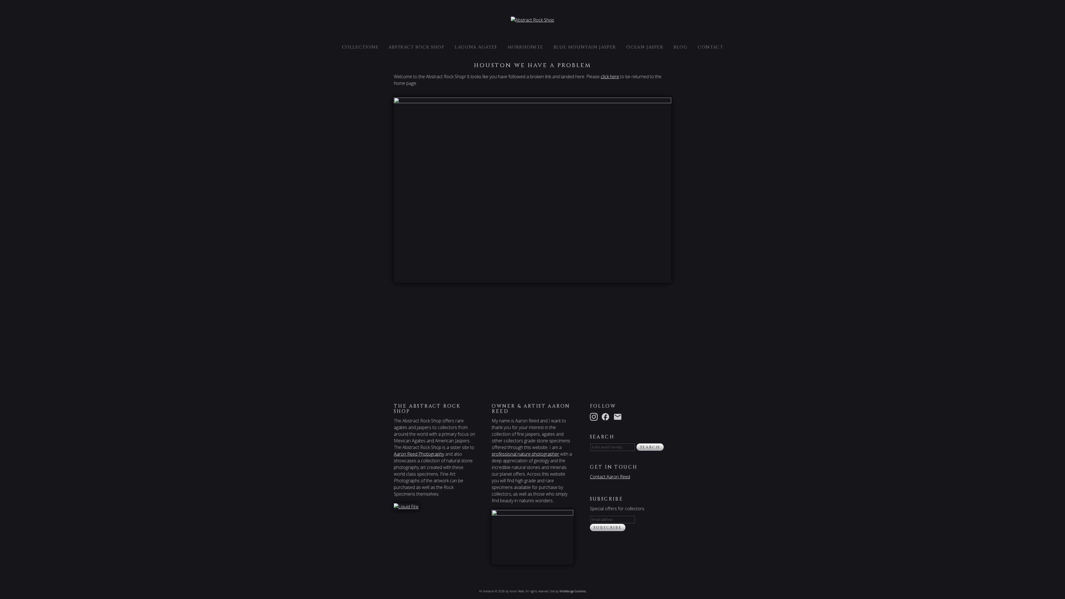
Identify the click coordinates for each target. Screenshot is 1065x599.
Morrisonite (525, 47)
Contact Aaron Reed (610, 477)
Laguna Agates (476, 47)
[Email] (618, 416)
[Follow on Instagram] (595, 416)
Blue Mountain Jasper (585, 47)
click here (610, 76)
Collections (360, 47)
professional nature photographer (525, 454)
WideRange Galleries (572, 591)
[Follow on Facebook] (606, 416)
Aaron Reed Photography (419, 454)
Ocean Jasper (644, 47)
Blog (680, 47)
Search (650, 447)
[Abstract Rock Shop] (532, 20)
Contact (710, 47)
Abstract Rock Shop (417, 47)
